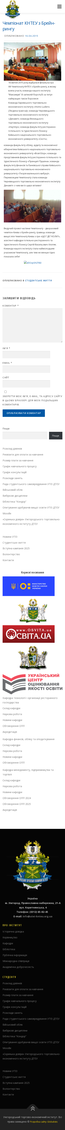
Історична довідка (13, 931)
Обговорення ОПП (14, 726)
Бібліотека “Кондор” (14, 501)
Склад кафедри (11, 708)
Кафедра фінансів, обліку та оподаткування (28, 739)
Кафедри (8, 943)
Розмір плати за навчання (18, 460)
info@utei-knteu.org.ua (37, 916)
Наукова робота (12, 714)
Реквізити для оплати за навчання (23, 454)
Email (7, 362)
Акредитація (10, 731)
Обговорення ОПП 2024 (17, 798)
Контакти (8, 560)
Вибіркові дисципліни (15, 495)
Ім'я (6, 348)
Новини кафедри (12, 720)
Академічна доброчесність (18, 967)
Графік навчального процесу (20, 466)
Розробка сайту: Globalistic (44, 1121)
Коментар (11, 305)
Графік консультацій (15, 472)
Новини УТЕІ (10, 536)
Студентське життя (38, 280)
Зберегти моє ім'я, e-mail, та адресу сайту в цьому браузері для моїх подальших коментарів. (32, 400)
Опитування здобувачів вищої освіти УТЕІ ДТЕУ (31, 507)
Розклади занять (13, 478)
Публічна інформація (15, 955)
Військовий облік (13, 489)
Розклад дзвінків (12, 448)
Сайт (6, 377)
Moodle (7, 513)
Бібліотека (9, 949)
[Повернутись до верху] (32, 1109)
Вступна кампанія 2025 (16, 548)
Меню (59, 6)
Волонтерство (11, 554)
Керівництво (10, 937)
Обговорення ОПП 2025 (17, 804)
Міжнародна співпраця (16, 961)
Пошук (6, 428)
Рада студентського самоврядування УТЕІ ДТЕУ (31, 484)
